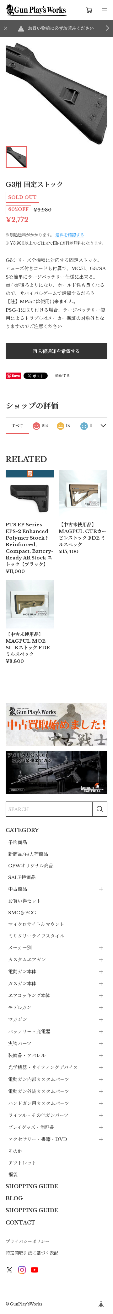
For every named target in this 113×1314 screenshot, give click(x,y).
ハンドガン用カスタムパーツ (38, 1103)
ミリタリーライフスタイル (36, 936)
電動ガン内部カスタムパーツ (38, 1079)
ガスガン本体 (22, 984)
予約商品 (17, 842)
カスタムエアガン (27, 960)
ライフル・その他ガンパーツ (38, 1115)
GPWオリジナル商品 (30, 866)
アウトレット (22, 1163)
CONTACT (20, 1222)
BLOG (14, 1198)
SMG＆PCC (22, 913)
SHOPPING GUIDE (32, 1186)
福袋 (13, 1175)
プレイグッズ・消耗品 (31, 1127)
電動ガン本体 (22, 972)
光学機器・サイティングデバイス (43, 1067)
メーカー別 (20, 948)
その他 (15, 1151)
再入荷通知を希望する (56, 351)
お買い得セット (24, 901)
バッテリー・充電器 (29, 1031)
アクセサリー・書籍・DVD (37, 1139)
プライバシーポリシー (28, 1241)
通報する (62, 375)
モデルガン (19, 1007)
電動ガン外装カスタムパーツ (38, 1091)
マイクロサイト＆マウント (36, 924)
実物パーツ (19, 1043)
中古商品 (17, 889)
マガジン (17, 1019)
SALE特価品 (21, 877)
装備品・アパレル (27, 1055)
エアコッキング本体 (29, 996)
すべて (17, 425)
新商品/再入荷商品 (28, 854)
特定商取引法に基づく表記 (32, 1253)
